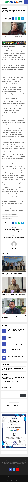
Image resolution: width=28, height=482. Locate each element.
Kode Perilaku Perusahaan (18, 478)
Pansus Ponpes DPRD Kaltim (8, 216)
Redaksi (17, 480)
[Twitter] (14, 469)
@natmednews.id (14, 405)
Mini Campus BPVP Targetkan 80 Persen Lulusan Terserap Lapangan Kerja (16, 343)
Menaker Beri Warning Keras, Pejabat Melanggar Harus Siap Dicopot (15, 357)
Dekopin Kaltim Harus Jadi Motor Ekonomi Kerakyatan (16, 336)
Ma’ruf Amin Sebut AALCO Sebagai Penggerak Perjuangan (14, 230)
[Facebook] (10, 469)
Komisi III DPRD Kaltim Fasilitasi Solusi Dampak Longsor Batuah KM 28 (13, 295)
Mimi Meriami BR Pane (13, 214)
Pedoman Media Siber (8, 478)
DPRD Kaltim (4, 8)
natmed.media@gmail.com (16, 466)
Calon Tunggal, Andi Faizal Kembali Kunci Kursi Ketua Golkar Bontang (16, 329)
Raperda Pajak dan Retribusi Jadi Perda (14, 237)
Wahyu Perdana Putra (7, 218)
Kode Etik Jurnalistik (11, 480)
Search (3, 393)
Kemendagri (5, 214)
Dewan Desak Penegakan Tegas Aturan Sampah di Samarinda (14, 316)
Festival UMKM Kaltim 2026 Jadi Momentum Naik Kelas (14, 350)
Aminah (4, 13)
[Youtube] (17, 469)
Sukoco (16, 216)
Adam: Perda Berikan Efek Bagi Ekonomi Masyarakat (12, 274)
